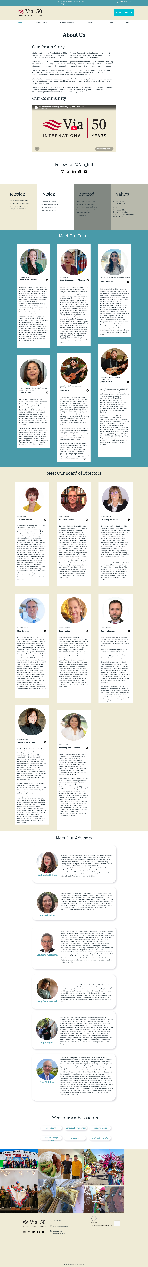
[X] (68, 172)
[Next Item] (144, 1181)
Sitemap (81, 1264)
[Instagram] (62, 172)
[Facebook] (80, 172)
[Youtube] (85, 172)
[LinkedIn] (47, 280)
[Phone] (117, 2)
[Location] (59, 1)
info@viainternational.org (60, 1226)
